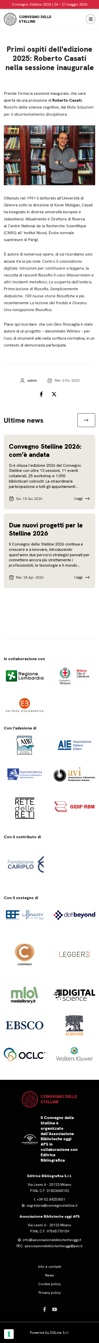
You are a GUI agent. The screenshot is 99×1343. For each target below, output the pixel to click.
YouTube (54, 1309)
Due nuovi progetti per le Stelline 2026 (46, 529)
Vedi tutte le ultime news (86, 420)
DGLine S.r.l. (59, 1332)
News (49, 1275)
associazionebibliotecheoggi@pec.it (53, 1246)
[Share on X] (56, 394)
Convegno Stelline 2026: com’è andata (45, 450)
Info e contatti (49, 1266)
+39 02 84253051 (51, 1199)
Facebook (44, 1309)
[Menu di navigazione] (90, 19)
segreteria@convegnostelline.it (52, 1205)
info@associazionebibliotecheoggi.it (52, 1240)
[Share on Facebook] (43, 394)
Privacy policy (50, 1292)
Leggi (78, 498)
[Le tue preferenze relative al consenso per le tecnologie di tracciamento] (9, 1334)
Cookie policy (49, 1284)
